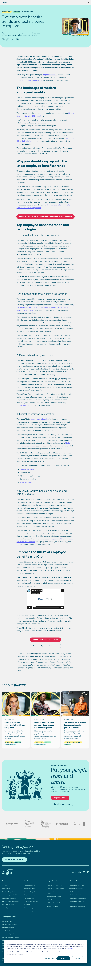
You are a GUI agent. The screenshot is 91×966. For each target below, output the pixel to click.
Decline (78, 958)
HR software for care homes (76, 885)
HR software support (29, 885)
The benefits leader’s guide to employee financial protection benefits (75, 725)
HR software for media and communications (76, 902)
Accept (63, 958)
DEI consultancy (28, 908)
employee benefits (50, 74)
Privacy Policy (70, 948)
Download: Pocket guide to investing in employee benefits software (45, 216)
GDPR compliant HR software (55, 903)
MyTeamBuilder (6, 911)
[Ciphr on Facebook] (88, 872)
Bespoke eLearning (29, 895)
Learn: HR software (7, 921)
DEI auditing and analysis (31, 901)
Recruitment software (8, 904)
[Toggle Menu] (88, 2)
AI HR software (6, 888)
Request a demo (60, 798)
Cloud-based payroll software (10, 892)
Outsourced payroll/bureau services (34, 892)
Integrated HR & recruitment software (54, 892)
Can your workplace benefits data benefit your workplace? (15, 725)
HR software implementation (32, 911)
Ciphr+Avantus (27, 12)
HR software (5, 885)
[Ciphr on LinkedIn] (84, 872)
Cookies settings (49, 958)
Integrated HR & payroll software (55, 888)
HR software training (29, 888)
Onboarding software (7, 908)
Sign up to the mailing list (14, 859)
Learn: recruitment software (9, 924)
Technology (6, 12)
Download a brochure (62, 804)
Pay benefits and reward (73, 742)
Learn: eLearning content (9, 934)
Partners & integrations (53, 906)
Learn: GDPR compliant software (10, 937)
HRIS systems (50, 900)
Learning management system (10, 901)
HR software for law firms (76, 895)
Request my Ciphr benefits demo (45, 639)
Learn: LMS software (7, 931)
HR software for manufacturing (77, 898)
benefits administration (40, 419)
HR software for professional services (77, 907)
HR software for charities (76, 888)
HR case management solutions (10, 895)
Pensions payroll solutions (54, 896)
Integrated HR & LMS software (55, 885)
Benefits (17, 12)
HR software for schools (75, 911)
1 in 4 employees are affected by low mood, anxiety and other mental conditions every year (45, 307)
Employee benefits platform (9, 898)
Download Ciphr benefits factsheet (45, 646)
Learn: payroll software (8, 927)
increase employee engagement (29, 80)
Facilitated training (29, 898)
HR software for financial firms (77, 892)
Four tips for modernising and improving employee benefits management (44, 725)
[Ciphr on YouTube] (79, 872)
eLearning (27, 904)
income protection (24, 405)
